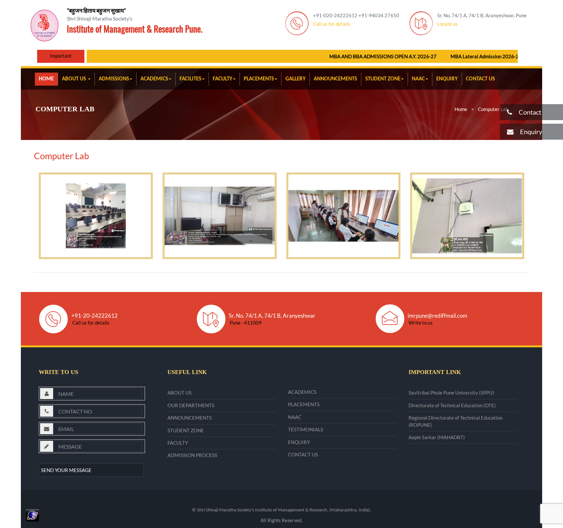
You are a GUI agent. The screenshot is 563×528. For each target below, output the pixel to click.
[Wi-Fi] (467, 216)
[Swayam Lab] (343, 216)
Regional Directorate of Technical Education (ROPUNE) (455, 421)
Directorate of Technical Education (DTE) (452, 405)
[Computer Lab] (96, 216)
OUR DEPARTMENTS (190, 405)
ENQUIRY (447, 79)
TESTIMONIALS (305, 429)
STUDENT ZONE (382, 79)
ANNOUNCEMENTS (335, 79)
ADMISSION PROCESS (192, 455)
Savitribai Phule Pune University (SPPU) (451, 393)
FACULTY (222, 79)
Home (461, 109)
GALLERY (295, 79)
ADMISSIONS (114, 79)
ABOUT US (74, 79)
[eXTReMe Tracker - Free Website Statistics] (32, 514)
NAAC (418, 79)
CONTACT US (480, 79)
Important (61, 56)
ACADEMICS (154, 79)
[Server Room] (220, 216)
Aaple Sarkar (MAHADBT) (437, 437)
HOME (46, 79)
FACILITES (190, 79)
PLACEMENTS (259, 79)
